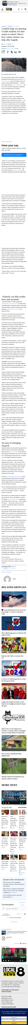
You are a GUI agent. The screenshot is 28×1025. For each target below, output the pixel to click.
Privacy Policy (19, 981)
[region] (14, 923)
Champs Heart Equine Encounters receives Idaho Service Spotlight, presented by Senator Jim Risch (14, 704)
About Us (16, 983)
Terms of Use (12, 981)
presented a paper (13, 451)
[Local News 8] (10, 9)
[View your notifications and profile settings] (24, 914)
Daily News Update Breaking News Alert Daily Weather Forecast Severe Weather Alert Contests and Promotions (8, 1000)
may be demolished (17, 84)
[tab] (6, 914)
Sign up (23, 902)
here (12, 897)
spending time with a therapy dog (10, 303)
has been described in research (13, 476)
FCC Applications (14, 984)
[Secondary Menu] (4, 9)
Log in (20, 902)
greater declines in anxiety (13, 309)
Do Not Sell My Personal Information (11, 986)
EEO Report (5, 981)
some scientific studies (13, 499)
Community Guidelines (7, 983)
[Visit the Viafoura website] (23, 943)
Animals (14, 566)
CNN (4, 44)
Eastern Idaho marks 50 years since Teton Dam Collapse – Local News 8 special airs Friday (14, 612)
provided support (16, 170)
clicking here (13, 892)
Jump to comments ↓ (7, 572)
